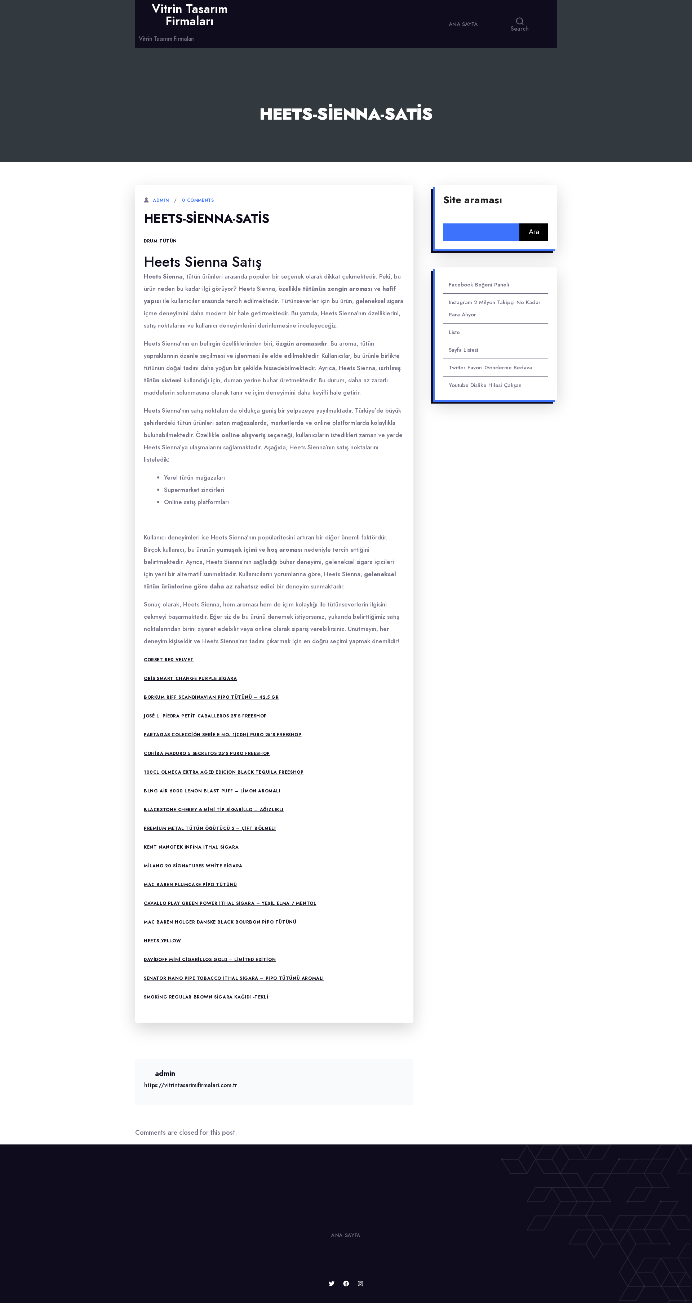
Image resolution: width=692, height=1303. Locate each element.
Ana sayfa (463, 24)
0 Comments (198, 200)
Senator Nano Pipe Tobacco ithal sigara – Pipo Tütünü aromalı (234, 978)
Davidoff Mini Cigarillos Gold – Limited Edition (210, 959)
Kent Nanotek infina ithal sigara (191, 847)
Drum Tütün (160, 241)
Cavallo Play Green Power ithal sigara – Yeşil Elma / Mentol (230, 903)
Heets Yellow (162, 941)
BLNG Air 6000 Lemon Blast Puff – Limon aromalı (212, 791)
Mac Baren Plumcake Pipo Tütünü (190, 884)
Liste (454, 332)
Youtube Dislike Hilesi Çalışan (485, 385)
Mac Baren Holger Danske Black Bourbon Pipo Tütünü (220, 922)
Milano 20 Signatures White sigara (193, 866)
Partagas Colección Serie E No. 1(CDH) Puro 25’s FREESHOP (223, 734)
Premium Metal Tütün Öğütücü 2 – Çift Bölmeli (210, 828)
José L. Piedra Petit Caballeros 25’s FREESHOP (205, 716)
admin (161, 200)
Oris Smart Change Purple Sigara (190, 678)
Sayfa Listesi (463, 350)
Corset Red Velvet (169, 660)
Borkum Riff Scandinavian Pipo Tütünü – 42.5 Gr (211, 697)
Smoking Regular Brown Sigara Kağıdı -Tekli (206, 997)
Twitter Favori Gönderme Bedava (490, 368)
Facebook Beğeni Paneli (479, 285)
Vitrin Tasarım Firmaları (190, 15)
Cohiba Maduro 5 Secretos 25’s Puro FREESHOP (207, 753)
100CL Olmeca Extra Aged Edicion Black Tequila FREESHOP (223, 772)
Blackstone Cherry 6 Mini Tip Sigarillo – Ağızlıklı (214, 809)
